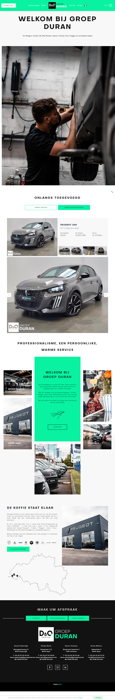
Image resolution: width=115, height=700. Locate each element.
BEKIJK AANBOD (79, 618)
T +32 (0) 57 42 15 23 (96, 655)
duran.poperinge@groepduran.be (22, 657)
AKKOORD (98, 697)
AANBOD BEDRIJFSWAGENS (74, 207)
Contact (79, 5)
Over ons (72, 5)
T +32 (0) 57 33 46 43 (21, 655)
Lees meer (12, 391)
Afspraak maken (9, 5)
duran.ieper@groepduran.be (46, 657)
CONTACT (36, 618)
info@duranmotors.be (96, 657)
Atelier (43, 5)
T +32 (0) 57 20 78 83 (46, 655)
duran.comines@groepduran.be (72, 657)
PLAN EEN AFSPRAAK (18, 549)
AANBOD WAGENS (41, 207)
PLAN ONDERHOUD (57, 618)
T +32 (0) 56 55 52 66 (71, 655)
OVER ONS (57, 427)
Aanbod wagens (34, 5)
